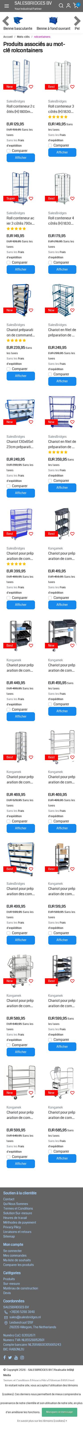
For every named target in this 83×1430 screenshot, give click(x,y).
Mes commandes (15, 1255)
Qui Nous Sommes (15, 1204)
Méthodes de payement (19, 1222)
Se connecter (12, 1251)
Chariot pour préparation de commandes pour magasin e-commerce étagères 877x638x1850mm (61, 891)
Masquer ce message (59, 1412)
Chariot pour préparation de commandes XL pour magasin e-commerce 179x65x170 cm (62, 1115)
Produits (9, 1279)
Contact (8, 1199)
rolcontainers (42, 37)
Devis (7, 1293)
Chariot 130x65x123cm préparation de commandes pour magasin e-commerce (21, 444)
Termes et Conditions (18, 1208)
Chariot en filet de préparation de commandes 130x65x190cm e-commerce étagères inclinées (62, 332)
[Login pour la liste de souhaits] (31, 87)
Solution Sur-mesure (17, 1213)
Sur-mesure (11, 1283)
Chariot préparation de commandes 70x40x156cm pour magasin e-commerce (20, 332)
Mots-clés (23, 37)
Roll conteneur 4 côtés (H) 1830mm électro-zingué (61, 221)
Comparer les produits (18, 1265)
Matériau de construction (20, 1288)
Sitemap (9, 1236)
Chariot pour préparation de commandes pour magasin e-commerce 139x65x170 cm (21, 1115)
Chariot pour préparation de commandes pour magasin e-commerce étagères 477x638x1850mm (20, 779)
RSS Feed (68, 1381)
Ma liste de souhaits (17, 1260)
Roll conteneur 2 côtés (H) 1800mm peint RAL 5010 (21, 109)
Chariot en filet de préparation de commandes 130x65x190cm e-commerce (62, 444)
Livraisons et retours (17, 1232)
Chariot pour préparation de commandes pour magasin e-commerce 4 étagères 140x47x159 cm (61, 779)
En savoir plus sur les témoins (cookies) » (42, 1421)
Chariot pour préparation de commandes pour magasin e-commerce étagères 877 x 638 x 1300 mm (21, 668)
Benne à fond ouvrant (53, 28)
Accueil (8, 37)
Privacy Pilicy (12, 1227)
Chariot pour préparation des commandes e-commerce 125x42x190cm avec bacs (20, 891)
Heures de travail (15, 1218)
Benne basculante (18, 28)
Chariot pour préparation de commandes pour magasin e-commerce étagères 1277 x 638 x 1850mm (61, 1003)
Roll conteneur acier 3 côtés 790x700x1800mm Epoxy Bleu (21, 221)
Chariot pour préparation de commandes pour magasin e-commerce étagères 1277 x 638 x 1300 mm (61, 668)
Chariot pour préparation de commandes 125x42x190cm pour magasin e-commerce (21, 556)
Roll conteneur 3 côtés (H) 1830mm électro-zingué (61, 109)
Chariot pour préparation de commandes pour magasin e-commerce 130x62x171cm (21, 1003)
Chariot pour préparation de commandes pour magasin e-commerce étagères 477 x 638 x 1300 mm (62, 556)
